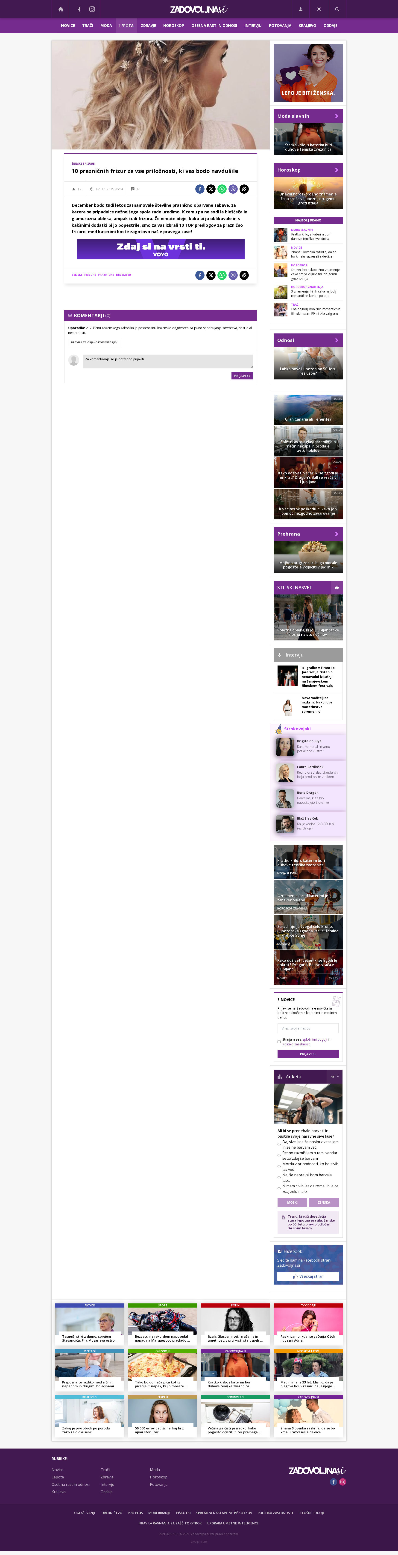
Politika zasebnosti (275, 1513)
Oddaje (330, 25)
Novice (68, 25)
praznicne (106, 275)
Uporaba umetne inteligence (233, 1523)
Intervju (253, 25)
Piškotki (183, 1513)
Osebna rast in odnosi (214, 25)
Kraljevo (307, 25)
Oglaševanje (85, 1513)
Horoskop (173, 25)
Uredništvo (112, 1513)
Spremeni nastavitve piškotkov (224, 1513)
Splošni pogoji (311, 1513)
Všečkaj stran (311, 1276)
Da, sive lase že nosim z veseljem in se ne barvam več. (310, 1144)
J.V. (80, 189)
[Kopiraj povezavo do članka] (244, 189)
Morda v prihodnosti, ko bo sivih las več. (310, 1166)
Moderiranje (159, 1513)
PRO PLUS (135, 1513)
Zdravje (148, 25)
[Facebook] (79, 9)
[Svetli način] (319, 9)
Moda (106, 25)
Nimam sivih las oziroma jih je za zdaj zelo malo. (310, 1188)
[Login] (300, 9)
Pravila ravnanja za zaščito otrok (170, 1523)
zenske (77, 275)
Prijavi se (242, 375)
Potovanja (280, 25)
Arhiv (335, 1076)
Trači (87, 25)
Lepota (126, 25)
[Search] (337, 9)
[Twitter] (211, 189)
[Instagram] (92, 9)
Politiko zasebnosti (296, 1044)
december (123, 275)
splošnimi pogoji (315, 1039)
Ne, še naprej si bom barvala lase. (307, 1177)
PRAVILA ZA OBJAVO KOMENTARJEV (94, 342)
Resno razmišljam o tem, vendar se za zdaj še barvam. (309, 1155)
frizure (90, 275)
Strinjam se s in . (306, 1041)
